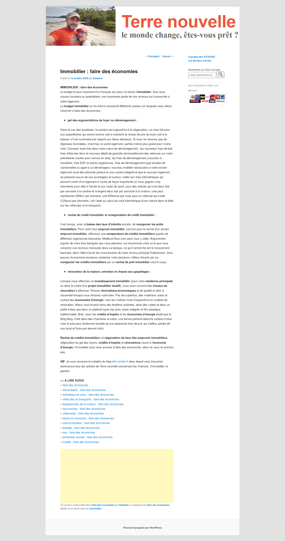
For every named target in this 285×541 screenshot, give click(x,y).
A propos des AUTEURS (201, 56)
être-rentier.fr (120, 361)
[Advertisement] (117, 476)
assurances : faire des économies (84, 409)
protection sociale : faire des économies (88, 437)
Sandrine (98, 78)
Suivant (168, 56)
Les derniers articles (199, 60)
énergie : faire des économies (81, 428)
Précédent (152, 56)
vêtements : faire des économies (83, 413)
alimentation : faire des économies (84, 390)
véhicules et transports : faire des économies (91, 399)
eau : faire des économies (79, 432)
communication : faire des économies (86, 423)
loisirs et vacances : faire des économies (88, 418)
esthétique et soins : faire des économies (88, 394)
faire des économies (75, 385)
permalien (95, 508)
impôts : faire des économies (81, 442)
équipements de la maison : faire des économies (93, 404)
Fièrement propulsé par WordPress (142, 527)
